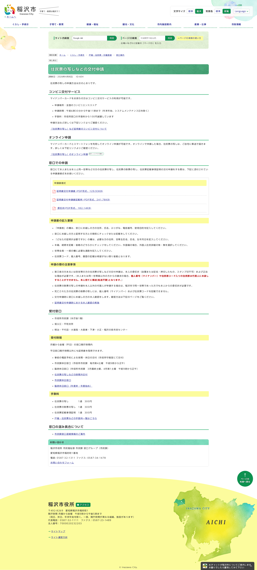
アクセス (84, 505)
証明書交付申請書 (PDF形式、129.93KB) (80, 191)
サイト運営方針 (59, 537)
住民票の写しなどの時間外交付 (71, 375)
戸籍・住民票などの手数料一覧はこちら (76, 418)
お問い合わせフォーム (62, 463)
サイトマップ (58, 531)
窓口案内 (120, 55)
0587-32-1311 (66, 458)
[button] (227, 566)
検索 (112, 38)
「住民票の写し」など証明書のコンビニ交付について (78, 129)
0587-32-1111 (69, 520)
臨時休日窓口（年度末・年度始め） (73, 386)
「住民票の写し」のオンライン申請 (76, 154)
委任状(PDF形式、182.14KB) (74, 208)
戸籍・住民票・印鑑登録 (100, 55)
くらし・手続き (77, 55)
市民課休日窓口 (63, 380)
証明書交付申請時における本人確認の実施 (77, 303)
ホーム (62, 55)
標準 (190, 11)
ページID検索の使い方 (190, 38)
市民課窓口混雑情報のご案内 (70, 434)
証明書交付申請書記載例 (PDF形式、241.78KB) (83, 200)
